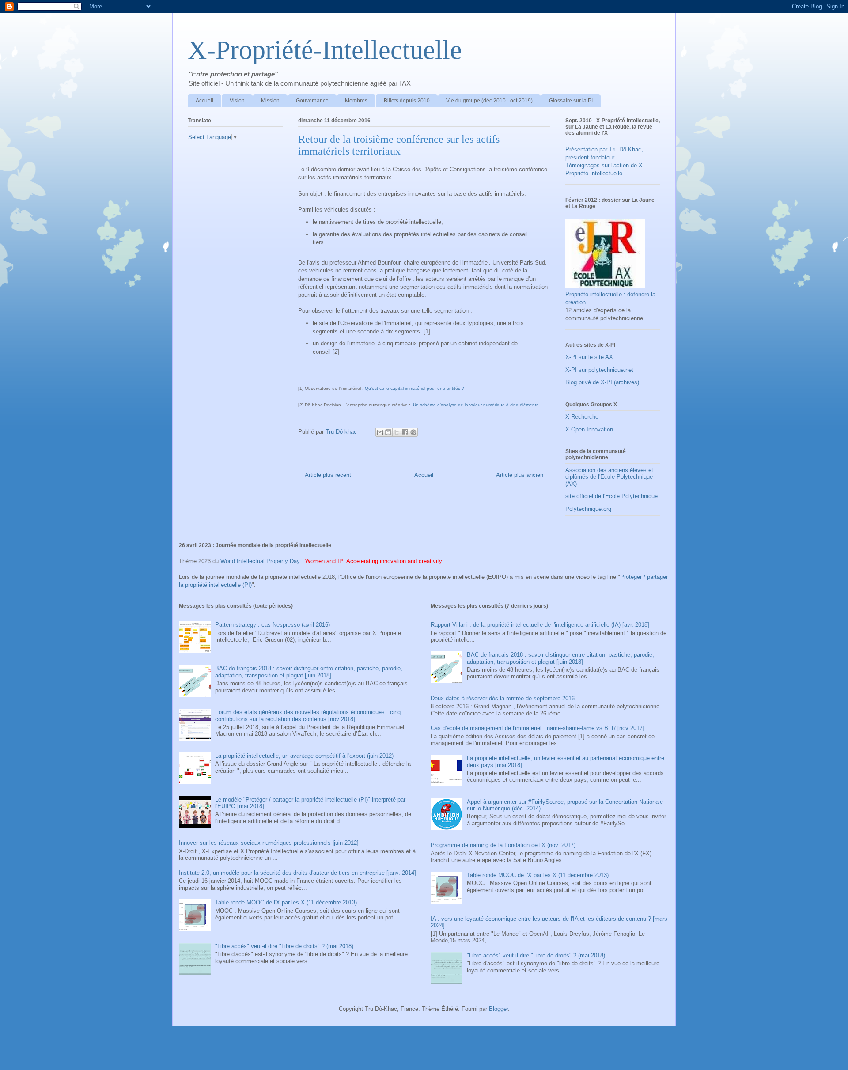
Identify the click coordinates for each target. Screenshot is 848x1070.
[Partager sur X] (396, 432)
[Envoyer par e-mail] (379, 432)
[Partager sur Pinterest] (413, 432)
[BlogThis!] (388, 432)
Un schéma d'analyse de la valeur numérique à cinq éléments (475, 404)
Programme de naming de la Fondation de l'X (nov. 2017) (503, 845)
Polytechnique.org (588, 509)
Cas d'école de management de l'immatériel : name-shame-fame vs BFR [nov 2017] (537, 728)
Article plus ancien (519, 475)
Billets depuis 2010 (407, 101)
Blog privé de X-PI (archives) (602, 382)
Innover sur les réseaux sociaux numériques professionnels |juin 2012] (269, 842)
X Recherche (581, 416)
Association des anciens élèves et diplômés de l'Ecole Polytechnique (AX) (609, 477)
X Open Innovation (589, 429)
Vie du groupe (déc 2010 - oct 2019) (489, 101)
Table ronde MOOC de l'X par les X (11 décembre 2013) (286, 902)
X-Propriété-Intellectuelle (325, 49)
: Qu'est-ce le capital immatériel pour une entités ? (413, 388)
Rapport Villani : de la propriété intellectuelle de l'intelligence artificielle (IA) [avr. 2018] (540, 624)
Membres (356, 101)
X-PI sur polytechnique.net (599, 370)
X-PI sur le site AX (589, 357)
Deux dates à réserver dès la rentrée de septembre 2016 (503, 698)
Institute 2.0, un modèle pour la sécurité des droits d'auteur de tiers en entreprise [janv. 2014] (297, 873)
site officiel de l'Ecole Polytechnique (611, 496)
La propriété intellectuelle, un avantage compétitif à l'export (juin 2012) (304, 755)
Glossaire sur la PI (571, 101)
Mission (270, 101)
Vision (237, 101)
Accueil (204, 101)
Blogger (498, 1009)
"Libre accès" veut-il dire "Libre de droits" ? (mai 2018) (284, 946)
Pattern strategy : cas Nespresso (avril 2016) (272, 624)
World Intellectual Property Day (260, 561)
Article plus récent (328, 475)
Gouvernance (312, 101)
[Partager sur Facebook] (405, 432)
